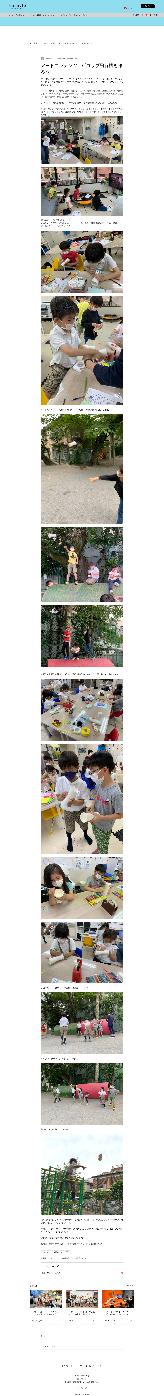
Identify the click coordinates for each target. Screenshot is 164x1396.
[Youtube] (147, 15)
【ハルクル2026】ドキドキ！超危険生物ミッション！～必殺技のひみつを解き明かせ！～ (118, 1313)
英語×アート (58, 1252)
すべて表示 (130, 1285)
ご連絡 (44, 43)
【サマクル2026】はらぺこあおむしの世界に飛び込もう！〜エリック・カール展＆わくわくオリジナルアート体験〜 (82, 1313)
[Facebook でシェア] (42, 1266)
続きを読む (86, 43)
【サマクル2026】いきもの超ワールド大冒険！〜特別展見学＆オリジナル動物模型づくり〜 (45, 1313)
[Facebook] (150, 15)
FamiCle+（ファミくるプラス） (82, 1366)
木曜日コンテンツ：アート (84, 1258)
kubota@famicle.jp (82, 1376)
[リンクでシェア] (58, 1266)
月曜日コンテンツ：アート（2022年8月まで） (57, 1258)
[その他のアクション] (122, 58)
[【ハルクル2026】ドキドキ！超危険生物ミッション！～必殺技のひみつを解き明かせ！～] (118, 1299)
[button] (132, 43)
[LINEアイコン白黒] (157, 15)
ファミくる (46, 1252)
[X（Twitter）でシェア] (47, 1266)
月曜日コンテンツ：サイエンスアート (64, 43)
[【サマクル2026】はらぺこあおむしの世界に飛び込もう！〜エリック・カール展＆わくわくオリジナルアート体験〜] (82, 1299)
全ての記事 (33, 43)
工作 (67, 1252)
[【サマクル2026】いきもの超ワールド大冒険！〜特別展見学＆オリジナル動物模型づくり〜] (46, 1299)
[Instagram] (154, 15)
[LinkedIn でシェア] (53, 1266)
